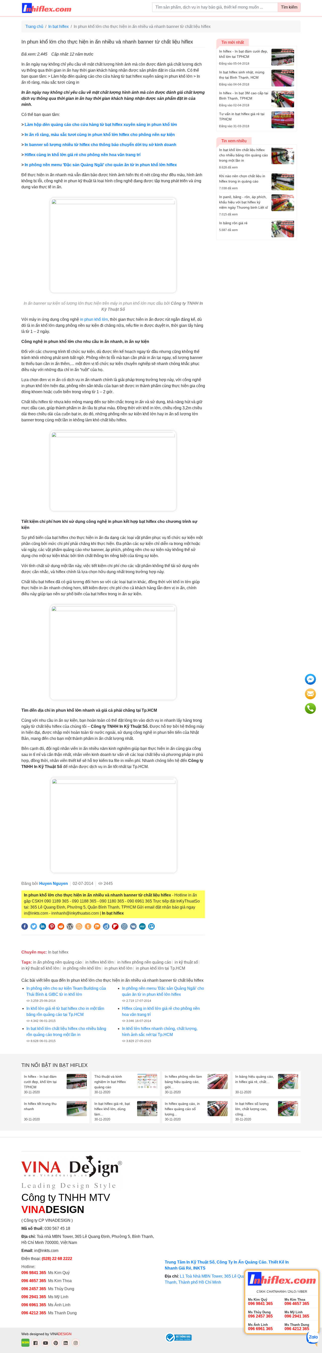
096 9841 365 (33, 1273)
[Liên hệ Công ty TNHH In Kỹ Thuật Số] (113, 470)
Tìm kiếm (289, 7)
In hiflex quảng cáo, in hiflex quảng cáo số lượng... (182, 1109)
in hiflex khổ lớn (99, 962)
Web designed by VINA (46, 1334)
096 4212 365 (33, 1313)
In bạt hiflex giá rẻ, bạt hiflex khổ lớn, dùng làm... (112, 1109)
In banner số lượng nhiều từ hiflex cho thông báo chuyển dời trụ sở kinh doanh (100, 145)
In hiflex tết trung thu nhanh (40, 1106)
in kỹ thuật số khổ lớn (40, 968)
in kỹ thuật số (186, 962)
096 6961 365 (33, 1305)
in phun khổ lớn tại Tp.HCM (160, 968)
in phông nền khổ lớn (82, 968)
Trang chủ (34, 26)
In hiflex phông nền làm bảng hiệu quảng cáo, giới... (183, 1081)
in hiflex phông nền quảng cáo (144, 962)
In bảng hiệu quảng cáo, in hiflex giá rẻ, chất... (254, 1079)
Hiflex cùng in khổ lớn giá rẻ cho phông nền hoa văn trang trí (82, 155)
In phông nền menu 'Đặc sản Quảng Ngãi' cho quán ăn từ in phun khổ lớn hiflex (101, 165)
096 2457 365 (33, 1289)
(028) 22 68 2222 (57, 1258)
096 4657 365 (34, 1281)
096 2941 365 (33, 1297)
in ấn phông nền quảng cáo (57, 962)
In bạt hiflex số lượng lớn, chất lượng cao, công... (252, 1109)
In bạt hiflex (58, 26)
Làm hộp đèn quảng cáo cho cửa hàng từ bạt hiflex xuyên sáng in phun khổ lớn (101, 124)
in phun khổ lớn (94, 319)
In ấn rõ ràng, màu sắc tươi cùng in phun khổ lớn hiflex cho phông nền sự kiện (100, 134)
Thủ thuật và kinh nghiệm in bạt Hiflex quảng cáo (110, 1081)
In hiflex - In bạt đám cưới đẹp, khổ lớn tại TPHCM (40, 1081)
